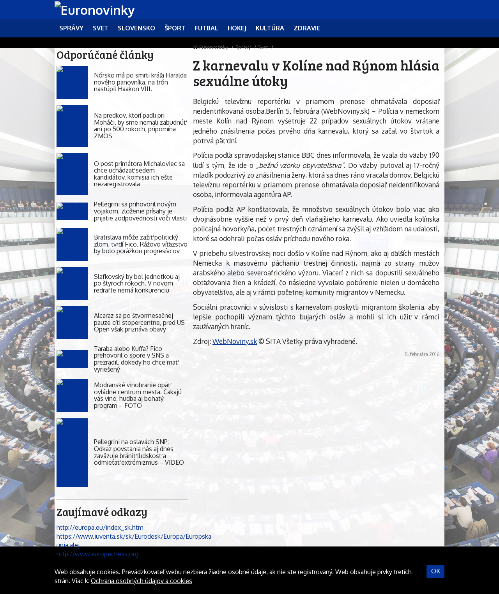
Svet (263, 47)
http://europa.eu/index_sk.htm (100, 527)
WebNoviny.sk (234, 341)
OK (435, 571)
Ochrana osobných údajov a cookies (141, 581)
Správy (243, 47)
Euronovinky (213, 47)
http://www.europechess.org (97, 554)
